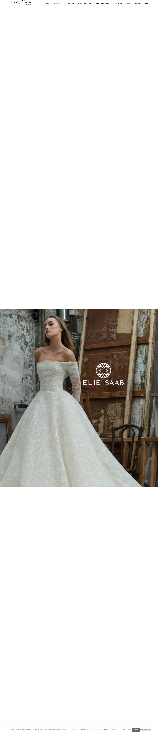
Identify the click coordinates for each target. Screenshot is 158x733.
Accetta (135, 730)
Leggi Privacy (145, 729)
